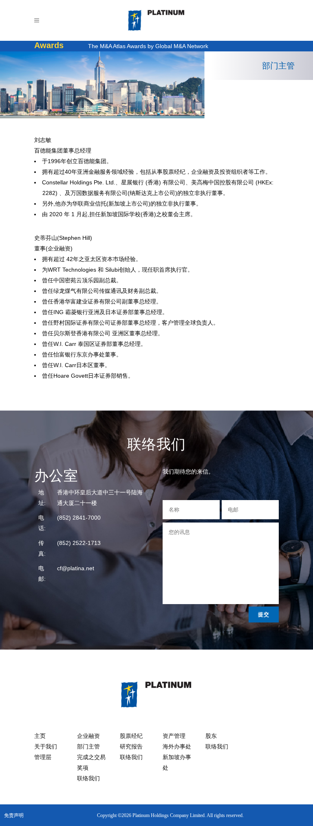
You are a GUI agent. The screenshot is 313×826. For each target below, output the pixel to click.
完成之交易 (91, 757)
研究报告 (131, 747)
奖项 (82, 768)
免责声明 (14, 815)
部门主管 (88, 747)
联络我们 (88, 778)
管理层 (42, 757)
